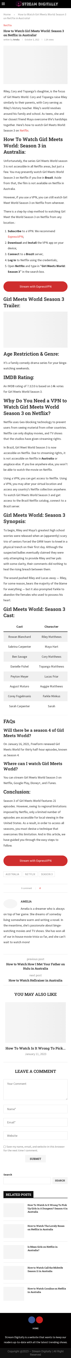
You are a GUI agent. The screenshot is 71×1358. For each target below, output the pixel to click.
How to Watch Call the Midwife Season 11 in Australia (45, 1269)
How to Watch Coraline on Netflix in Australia (47, 1290)
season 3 (47, 874)
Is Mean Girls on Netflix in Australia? (43, 1248)
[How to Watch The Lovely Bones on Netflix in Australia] (13, 1231)
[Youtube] (39, 1319)
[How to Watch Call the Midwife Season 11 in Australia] (13, 1273)
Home (7, 14)
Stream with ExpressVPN (36, 286)
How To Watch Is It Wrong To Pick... (35, 1048)
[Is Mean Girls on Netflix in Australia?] (13, 1252)
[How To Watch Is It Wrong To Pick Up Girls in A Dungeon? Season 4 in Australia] (35, 1022)
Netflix (24, 130)
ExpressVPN (15, 237)
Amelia (16, 39)
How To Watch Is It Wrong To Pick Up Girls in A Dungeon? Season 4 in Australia (48, 1208)
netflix (30, 874)
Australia (12, 874)
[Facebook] (31, 1319)
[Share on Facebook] (44, 888)
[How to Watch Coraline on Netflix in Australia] (13, 1294)
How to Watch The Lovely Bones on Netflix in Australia (46, 1227)
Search (7, 1174)
